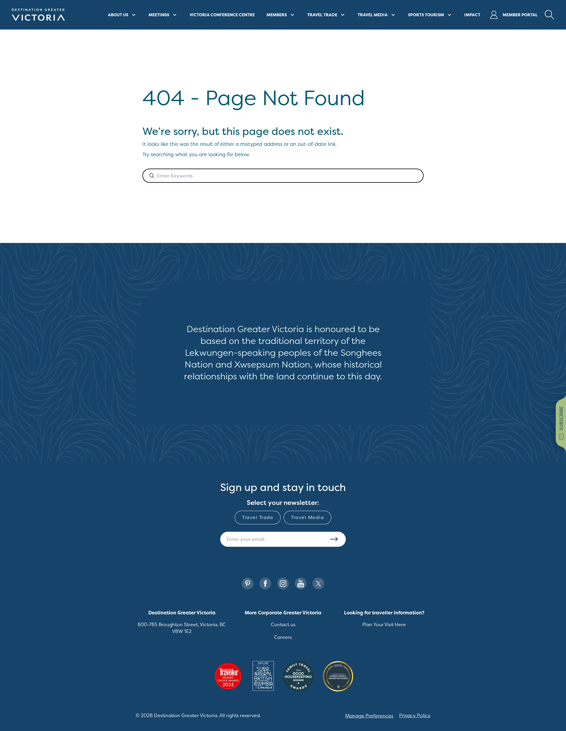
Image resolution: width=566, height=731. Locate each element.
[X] (318, 583)
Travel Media (307, 517)
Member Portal (520, 14)
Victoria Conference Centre (222, 14)
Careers (283, 637)
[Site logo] (38, 15)
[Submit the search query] (152, 175)
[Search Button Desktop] (549, 14)
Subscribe (334, 539)
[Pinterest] (248, 583)
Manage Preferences (369, 715)
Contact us (283, 624)
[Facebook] (265, 583)
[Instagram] (283, 583)
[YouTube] (301, 583)
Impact (472, 14)
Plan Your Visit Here (384, 624)
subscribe (561, 418)
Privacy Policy (414, 715)
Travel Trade (257, 517)
